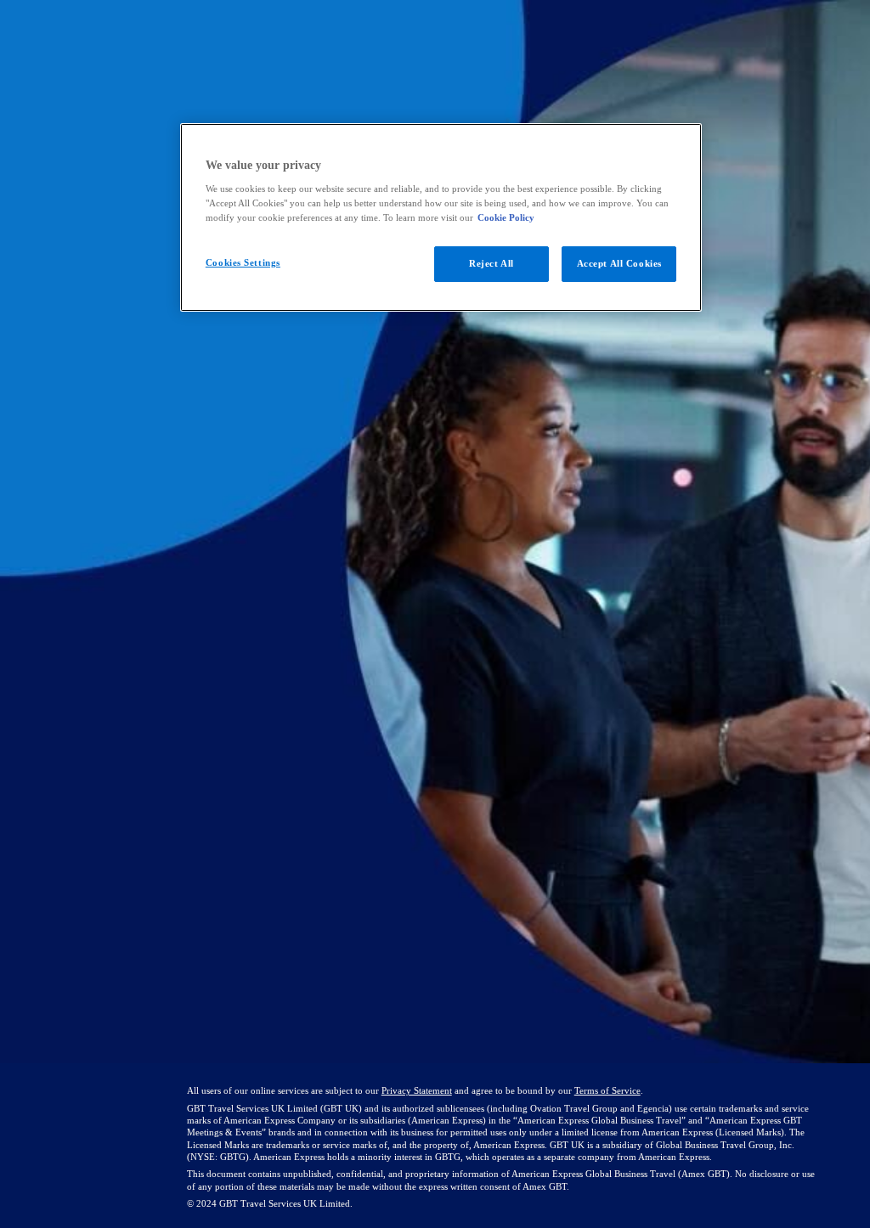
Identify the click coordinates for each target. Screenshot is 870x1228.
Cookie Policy (505, 217)
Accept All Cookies (619, 263)
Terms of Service (607, 1090)
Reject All (491, 263)
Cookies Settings (243, 262)
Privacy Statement (416, 1090)
